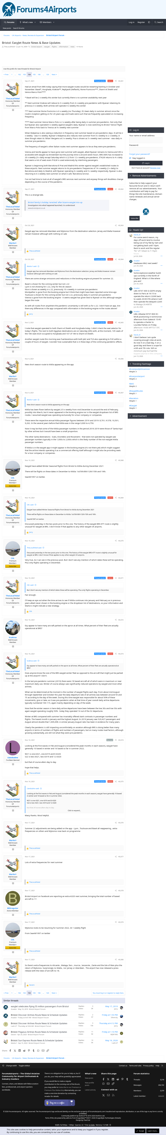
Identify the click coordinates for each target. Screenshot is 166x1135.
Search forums (18, 28)
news (72, 46)
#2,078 (120, 890)
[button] (35, 22)
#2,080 (120, 959)
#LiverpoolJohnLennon (139, 369)
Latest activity (90, 1090)
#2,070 (120, 541)
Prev (7, 74)
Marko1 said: (32, 266)
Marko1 (14, 1043)
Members (47, 22)
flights (54, 46)
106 (39, 74)
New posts (7, 28)
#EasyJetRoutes (136, 391)
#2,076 (120, 822)
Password (133, 145)
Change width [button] (11, 1065)
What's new (28, 22)
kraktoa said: (32, 661)
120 (47, 74)
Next (54, 74)
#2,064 (120, 259)
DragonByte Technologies (105, 1118)
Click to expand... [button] (74, 810)
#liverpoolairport (137, 376)
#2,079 (120, 922)
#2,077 (120, 856)
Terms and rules (135, 1065)
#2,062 (120, 189)
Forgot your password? (139, 154)
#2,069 (120, 498)
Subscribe (134, 218)
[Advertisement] (63, 58)
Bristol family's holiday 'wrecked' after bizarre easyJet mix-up (55, 202)
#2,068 (120, 460)
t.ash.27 (14, 1026)
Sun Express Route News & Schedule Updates (40, 1040)
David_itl (137, 235)
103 (24, 74)
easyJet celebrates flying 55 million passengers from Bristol (40, 1006)
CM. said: (30, 505)
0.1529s (92, 1125)
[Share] (115, 80)
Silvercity (114, 1017)
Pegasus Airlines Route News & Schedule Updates (42, 1031)
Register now (155, 168)
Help (157, 1065)
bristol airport (36, 46)
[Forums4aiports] (146, 214)
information (63, 46)
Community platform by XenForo (83, 1116)
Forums (10, 22)
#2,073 (120, 654)
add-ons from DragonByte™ (76, 1118)
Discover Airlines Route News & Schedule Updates (42, 1015)
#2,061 (120, 81)
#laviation (133, 398)
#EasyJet (133, 405)
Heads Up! (138, 229)
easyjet (47, 46)
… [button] (15, 74)
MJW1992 (114, 1034)
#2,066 (120, 359)
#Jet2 (131, 383)
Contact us (123, 1065)
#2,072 (120, 620)
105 (34, 74)
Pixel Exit (87, 1120)
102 (19, 74)
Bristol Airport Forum (37, 1009)
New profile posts (89, 1084)
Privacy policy (148, 1065)
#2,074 (120, 740)
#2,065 (120, 322)
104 (29, 74)
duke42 (161, 1096)
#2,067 (120, 392)
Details (117, 1118)
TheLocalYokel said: (34, 548)
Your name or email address (141, 135)
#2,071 (120, 578)
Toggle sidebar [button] (24, 1065)
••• (161, 256)
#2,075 (120, 781)
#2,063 (120, 225)
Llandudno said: (33, 788)
